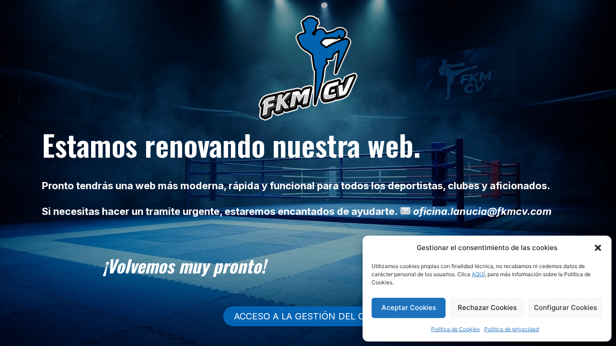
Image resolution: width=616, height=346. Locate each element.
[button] (597, 247)
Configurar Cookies (565, 307)
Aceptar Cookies (409, 307)
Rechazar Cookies (487, 307)
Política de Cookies (455, 329)
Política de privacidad (511, 329)
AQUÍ (478, 274)
